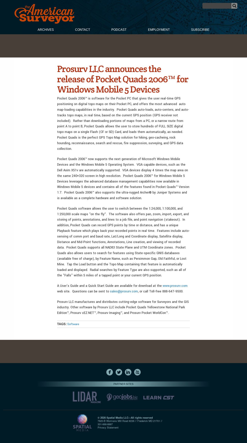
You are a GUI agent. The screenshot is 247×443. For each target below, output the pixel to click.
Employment (159, 29)
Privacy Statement (108, 427)
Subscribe (200, 29)
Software (73, 324)
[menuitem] (45, 30)
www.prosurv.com (175, 286)
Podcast (119, 29)
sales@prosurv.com (124, 291)
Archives (46, 29)
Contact (82, 29)
